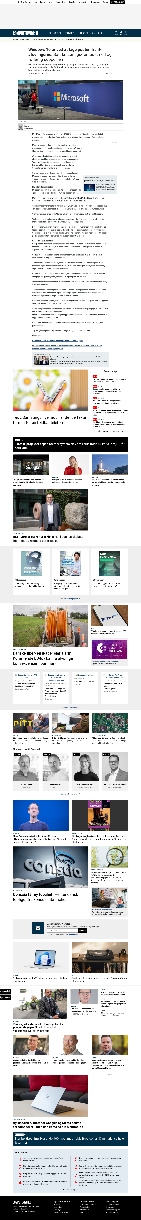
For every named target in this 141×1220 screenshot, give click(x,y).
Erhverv (69, 33)
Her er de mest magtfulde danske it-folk (46, 39)
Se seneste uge (69, 1190)
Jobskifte (16, 891)
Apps (100, 386)
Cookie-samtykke (112, 1204)
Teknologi (55, 33)
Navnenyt (57, 1210)
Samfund (97, 33)
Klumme (101, 398)
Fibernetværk (18, 649)
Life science (17, 533)
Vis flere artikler (102, 431)
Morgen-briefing (97, 870)
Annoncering (83, 2)
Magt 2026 (75, 833)
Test (14, 413)
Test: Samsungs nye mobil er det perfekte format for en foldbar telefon (43, 1159)
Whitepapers (84, 1210)
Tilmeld (82, 930)
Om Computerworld (24, 2)
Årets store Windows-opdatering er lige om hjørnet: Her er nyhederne (100, 1159)
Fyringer (16, 833)
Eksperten (72, 2)
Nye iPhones (24, 39)
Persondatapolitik (112, 1202)
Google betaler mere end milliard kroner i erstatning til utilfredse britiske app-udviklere (109, 391)
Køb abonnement (117, 2)
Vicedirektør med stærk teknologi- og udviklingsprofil (113, 686)
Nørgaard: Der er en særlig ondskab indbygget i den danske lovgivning (44, 1175)
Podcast (57, 1204)
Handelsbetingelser (113, 1210)
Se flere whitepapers (69, 599)
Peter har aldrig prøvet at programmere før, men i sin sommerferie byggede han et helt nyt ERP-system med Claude (99, 1175)
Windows (16, 975)
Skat (99, 407)
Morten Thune (26, 784)
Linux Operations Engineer (84, 681)
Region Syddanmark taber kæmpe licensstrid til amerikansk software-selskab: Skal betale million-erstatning (100, 1167)
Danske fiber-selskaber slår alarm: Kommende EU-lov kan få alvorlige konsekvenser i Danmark (45, 1183)
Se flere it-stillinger (70, 707)
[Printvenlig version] (111, 73)
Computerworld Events (88, 1204)
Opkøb (93, 628)
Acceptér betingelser (56, 935)
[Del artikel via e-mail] (107, 73)
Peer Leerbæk (55, 784)
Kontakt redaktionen (61, 1213)
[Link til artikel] (50, 390)
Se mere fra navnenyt (69, 794)
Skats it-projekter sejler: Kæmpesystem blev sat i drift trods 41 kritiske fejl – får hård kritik (110, 412)
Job (35, 2)
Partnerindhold (85, 1207)
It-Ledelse (83, 33)
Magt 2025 (19, 1134)
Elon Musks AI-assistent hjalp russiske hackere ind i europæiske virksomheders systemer (109, 424)
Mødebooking (60, 2)
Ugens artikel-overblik (62, 1202)
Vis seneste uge (119, 431)
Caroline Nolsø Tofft (85, 784)
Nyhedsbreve (95, 2)
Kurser (50, 2)
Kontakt (105, 2)
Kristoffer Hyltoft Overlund (115, 784)
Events (42, 2)
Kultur (15, 735)
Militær (55, 735)
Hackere (101, 419)
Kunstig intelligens (99, 735)
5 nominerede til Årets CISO (74, 39)
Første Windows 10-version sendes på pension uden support (57, 341)
